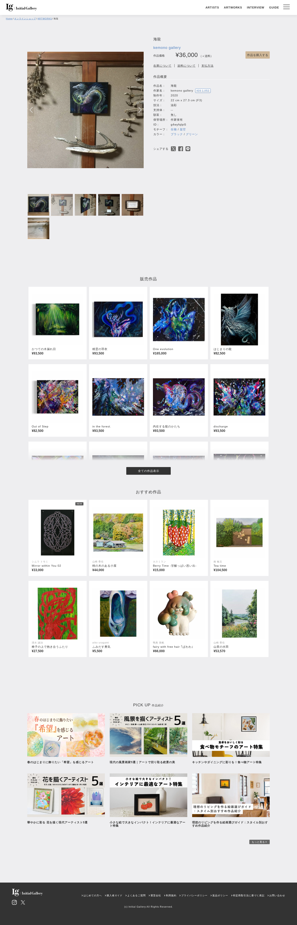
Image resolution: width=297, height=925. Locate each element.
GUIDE (274, 7)
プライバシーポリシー (194, 895)
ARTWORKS (233, 7)
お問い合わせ (277, 895)
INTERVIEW (255, 7)
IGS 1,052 (203, 90)
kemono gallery (167, 48)
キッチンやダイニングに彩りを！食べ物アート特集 (228, 762)
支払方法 (207, 65)
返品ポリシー (220, 895)
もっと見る (258, 842)
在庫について (162, 65)
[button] (139, 110)
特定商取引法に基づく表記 (248, 895)
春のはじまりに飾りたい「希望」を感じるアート (60, 762)
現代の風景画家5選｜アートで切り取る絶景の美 (142, 762)
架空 (183, 129)
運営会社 (156, 895)
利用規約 (171, 895)
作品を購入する (257, 55)
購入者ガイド (114, 895)
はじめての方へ (92, 895)
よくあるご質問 (136, 895)
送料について (186, 65)
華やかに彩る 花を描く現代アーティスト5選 (57, 822)
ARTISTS (212, 7)
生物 (174, 129)
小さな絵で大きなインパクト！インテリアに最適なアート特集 (147, 824)
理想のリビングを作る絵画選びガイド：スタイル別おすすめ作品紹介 (230, 824)
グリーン (192, 134)
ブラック (177, 134)
